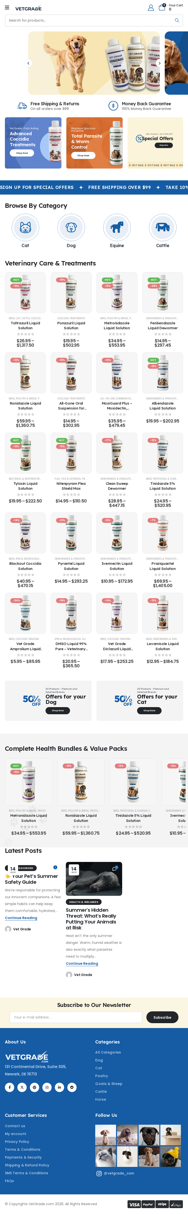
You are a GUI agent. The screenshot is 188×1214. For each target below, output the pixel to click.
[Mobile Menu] (7, 7)
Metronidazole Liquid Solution (117, 325)
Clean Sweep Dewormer (117, 486)
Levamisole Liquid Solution (163, 646)
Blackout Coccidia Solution (25, 566)
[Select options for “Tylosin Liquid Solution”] (25, 453)
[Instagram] (47, 1087)
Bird (11, 318)
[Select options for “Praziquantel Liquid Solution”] (162, 533)
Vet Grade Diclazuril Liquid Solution (117, 648)
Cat (25, 245)
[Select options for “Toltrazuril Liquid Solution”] (25, 292)
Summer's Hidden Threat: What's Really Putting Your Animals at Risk (91, 919)
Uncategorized (20, 868)
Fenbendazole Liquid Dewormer (162, 325)
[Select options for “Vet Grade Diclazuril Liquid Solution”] (117, 613)
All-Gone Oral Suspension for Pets (71, 408)
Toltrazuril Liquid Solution (25, 325)
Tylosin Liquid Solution (25, 486)
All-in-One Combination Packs (121, 398)
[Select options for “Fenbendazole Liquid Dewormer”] (162, 292)
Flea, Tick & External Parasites (75, 479)
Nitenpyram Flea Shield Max (71, 486)
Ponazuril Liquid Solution (71, 325)
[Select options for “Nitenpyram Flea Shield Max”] (71, 453)
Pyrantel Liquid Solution (71, 566)
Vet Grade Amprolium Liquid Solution (25, 648)
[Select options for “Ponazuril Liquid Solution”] (71, 292)
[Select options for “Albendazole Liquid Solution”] (162, 373)
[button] (28, 63)
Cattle (162, 245)
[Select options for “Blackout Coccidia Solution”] (25, 533)
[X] (22, 1087)
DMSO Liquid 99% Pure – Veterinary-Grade (71, 648)
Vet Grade (22, 929)
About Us (15, 1042)
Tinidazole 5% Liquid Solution (163, 486)
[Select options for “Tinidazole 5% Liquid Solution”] (162, 453)
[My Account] (150, 8)
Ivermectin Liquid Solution (117, 566)
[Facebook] (9, 1087)
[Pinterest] (34, 1087)
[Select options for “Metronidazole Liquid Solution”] (117, 292)
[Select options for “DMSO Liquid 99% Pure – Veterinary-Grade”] (71, 613)
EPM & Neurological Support (35, 559)
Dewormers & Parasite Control (121, 479)
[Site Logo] (28, 8)
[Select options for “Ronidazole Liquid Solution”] (25, 373)
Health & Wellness (83, 902)
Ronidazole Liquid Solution (25, 405)
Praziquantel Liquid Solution (163, 566)
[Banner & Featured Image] (25, 227)
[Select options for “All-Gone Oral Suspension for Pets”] (71, 373)
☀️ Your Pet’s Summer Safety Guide (31, 879)
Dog (71, 245)
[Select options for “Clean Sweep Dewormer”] (117, 453)
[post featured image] (94, 879)
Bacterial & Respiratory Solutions (32, 479)
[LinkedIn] (59, 1087)
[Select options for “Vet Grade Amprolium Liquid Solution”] (25, 613)
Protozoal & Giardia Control (140, 811)
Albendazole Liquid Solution (163, 405)
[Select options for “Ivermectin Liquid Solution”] (117, 533)
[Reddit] (72, 1087)
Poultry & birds (117, 318)
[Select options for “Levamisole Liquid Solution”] (162, 613)
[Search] (177, 20)
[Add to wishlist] (13, 292)
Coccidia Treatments (71, 318)
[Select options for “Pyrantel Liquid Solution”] (71, 533)
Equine (117, 245)
